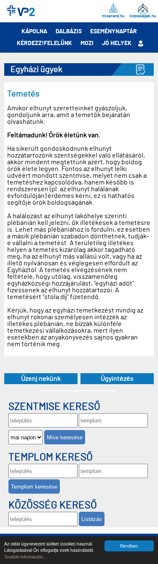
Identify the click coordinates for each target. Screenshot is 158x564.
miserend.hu (113, 16)
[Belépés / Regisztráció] (140, 43)
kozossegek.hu (143, 16)
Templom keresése (34, 487)
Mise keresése (65, 437)
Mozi (87, 43)
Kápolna (34, 32)
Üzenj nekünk (41, 378)
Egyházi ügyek (36, 69)
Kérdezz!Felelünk (44, 43)
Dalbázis (69, 32)
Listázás (91, 519)
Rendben (129, 546)
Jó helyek (116, 43)
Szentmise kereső (54, 407)
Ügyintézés (117, 378)
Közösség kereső (52, 505)
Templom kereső (50, 457)
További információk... (25, 556)
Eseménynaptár (113, 32)
